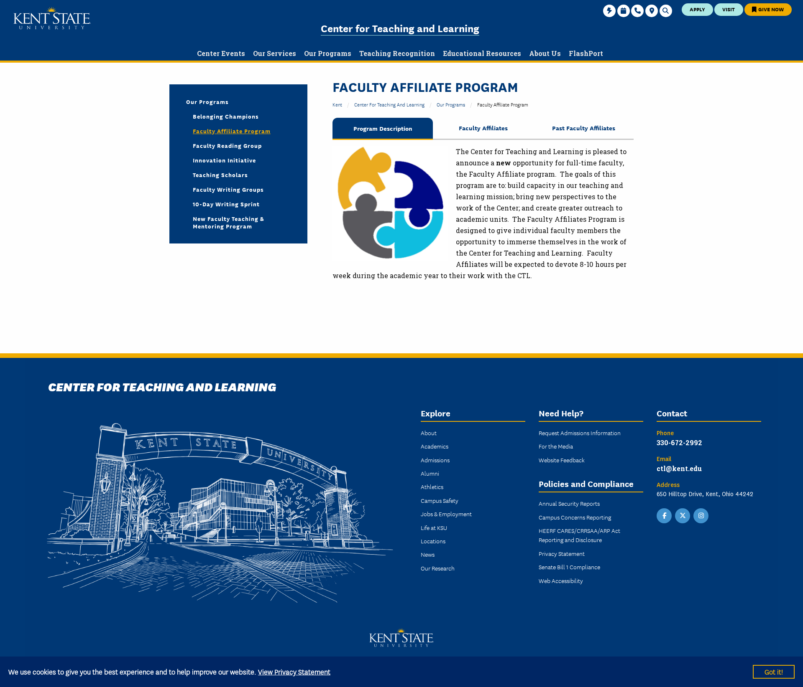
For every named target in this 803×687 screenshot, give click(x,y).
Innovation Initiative (224, 160)
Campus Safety (439, 500)
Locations (433, 540)
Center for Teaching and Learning (400, 27)
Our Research (438, 568)
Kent (337, 104)
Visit (728, 9)
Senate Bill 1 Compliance (569, 566)
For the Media (556, 446)
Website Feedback (562, 459)
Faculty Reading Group (227, 145)
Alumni (430, 473)
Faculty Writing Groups (228, 189)
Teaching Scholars (220, 174)
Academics (434, 446)
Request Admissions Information (580, 432)
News (428, 554)
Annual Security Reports (569, 503)
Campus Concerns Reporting (575, 517)
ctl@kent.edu (679, 468)
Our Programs (451, 104)
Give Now (770, 9)
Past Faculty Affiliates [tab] (583, 127)
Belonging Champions (226, 116)
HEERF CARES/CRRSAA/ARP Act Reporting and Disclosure (579, 535)
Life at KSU (434, 527)
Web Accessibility (561, 580)
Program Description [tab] (382, 128)
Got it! (774, 671)
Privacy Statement (562, 553)
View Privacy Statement (294, 671)
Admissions (435, 459)
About (429, 432)
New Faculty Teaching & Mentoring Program (228, 222)
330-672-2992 (679, 442)
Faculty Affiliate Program (232, 130)
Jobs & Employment (446, 513)
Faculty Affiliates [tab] (483, 127)
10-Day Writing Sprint (226, 204)
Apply (697, 9)
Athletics (432, 486)
